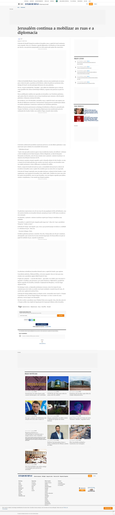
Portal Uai (33, 482)
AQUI (90, 1)
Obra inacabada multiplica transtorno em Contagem (77, 442)
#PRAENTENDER (48, 486)
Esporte (32, 1)
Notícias (26, 1)
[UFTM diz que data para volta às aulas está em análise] (58, 383)
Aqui (32, 488)
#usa (39, 307)
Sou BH (85, 1)
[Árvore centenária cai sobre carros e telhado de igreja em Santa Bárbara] (58, 408)
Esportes (46, 497)
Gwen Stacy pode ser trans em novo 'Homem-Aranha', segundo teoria (80, 418)
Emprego (46, 488)
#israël (49, 307)
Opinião (46, 484)
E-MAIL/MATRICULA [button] (42, 343)
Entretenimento (39, 1)
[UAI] (56, 1)
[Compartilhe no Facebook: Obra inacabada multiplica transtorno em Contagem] (79, 440)
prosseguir (108, 508)
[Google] (42, 341)
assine (49, 326)
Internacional (43, 4)
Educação (20, 494)
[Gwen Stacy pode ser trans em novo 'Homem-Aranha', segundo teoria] (80, 408)
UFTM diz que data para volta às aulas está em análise (56, 394)
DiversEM (20, 489)
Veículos (47, 1)
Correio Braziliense (61, 484)
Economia (20, 485)
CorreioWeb (60, 482)
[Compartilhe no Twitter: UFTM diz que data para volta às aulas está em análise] (58, 391)
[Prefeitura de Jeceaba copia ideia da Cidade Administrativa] (80, 383)
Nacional (20, 486)
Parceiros (80, 1)
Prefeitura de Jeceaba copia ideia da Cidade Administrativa (80, 394)
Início (18, 7)
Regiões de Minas (48, 482)
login (45, 326)
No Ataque (47, 501)
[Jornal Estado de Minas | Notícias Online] (32, 4)
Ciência (46, 491)
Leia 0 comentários (42, 324)
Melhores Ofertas (64, 1)
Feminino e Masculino (49, 493)
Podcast (46, 499)
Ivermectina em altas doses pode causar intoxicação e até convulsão (35, 394)
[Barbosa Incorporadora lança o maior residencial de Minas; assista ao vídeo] (58, 432)
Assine (91, 4)
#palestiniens (26, 307)
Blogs (33, 486)
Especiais (46, 485)
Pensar (46, 498)
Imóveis (52, 1)
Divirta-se (46, 505)
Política (19, 484)
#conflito (43, 307)
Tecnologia (47, 495)
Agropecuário (47, 502)
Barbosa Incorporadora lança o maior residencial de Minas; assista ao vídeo (57, 443)
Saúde (19, 490)
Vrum (33, 489)
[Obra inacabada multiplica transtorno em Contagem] (80, 432)
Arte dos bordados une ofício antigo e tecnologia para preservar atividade (35, 468)
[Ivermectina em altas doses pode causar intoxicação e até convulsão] (35, 383)
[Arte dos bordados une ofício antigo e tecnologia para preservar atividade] (35, 456)
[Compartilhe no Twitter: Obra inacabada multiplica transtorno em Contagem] (80, 440)
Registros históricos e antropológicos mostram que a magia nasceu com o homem (34, 434)
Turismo (46, 490)
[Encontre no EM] (87, 4)
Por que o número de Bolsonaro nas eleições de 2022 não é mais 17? (35, 418)
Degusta (46, 494)
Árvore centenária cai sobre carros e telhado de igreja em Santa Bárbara (57, 419)
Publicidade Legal (21, 495)
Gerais (19, 482)
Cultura (19, 493)
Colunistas (20, 491)
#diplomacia (34, 307)
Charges (46, 489)
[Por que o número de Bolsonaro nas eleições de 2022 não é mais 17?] (35, 408)
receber (60, 315)
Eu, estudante (60, 485)
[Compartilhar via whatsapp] (34, 320)
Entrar (95, 4)
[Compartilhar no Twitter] (32, 320)
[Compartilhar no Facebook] (30, 320)
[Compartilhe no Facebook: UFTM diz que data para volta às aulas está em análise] (57, 391)
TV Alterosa (73, 1)
